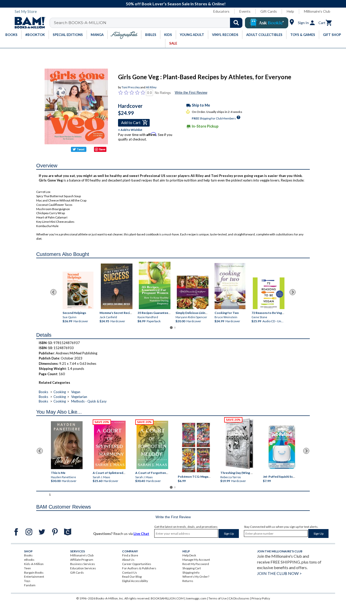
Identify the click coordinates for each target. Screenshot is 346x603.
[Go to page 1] (171, 327)
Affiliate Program (81, 559)
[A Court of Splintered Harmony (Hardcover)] (110, 445)
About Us (128, 559)
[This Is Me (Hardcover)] (66, 445)
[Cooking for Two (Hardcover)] (230, 286)
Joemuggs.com (196, 598)
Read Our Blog (132, 576)
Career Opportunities (136, 564)
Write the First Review (191, 92)
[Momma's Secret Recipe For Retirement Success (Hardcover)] (116, 286)
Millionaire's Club (317, 11)
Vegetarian (79, 397)
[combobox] (149, 23)
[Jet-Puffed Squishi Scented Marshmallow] (282, 448)
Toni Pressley (131, 87)
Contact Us (129, 572)
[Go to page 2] (175, 328)
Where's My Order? (195, 576)
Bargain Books (34, 572)
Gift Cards (268, 11)
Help (290, 11)
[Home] (28, 23)
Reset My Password (195, 564)
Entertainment (34, 576)
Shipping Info (190, 572)
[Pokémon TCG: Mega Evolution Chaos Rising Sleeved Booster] (195, 448)
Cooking (59, 392)
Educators (221, 11)
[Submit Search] (236, 23)
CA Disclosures (239, 598)
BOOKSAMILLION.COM (167, 598)
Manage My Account (196, 559)
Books (43, 392)
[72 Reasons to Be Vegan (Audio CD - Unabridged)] (268, 293)
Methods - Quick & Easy (89, 401)
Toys (27, 581)
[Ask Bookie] (266, 22)
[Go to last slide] (53, 292)
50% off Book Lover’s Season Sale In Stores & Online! (176, 3)
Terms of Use (217, 598)
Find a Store (130, 555)
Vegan (75, 392)
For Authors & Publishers (139, 568)
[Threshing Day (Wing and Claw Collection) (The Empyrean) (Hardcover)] (239, 443)
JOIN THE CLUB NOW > (279, 573)
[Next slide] (293, 292)
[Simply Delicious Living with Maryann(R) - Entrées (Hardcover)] (192, 292)
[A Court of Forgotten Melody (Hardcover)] (152, 445)
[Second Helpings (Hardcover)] (78, 290)
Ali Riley (151, 87)
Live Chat (141, 533)
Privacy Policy (261, 598)
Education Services (83, 568)
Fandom (29, 585)
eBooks (29, 559)
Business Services (82, 564)
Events (245, 11)
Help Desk (189, 555)
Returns (187, 581)
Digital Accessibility (135, 581)
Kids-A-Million (34, 564)
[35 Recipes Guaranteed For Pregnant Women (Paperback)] (154, 285)
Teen (27, 568)
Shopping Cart (191, 568)
